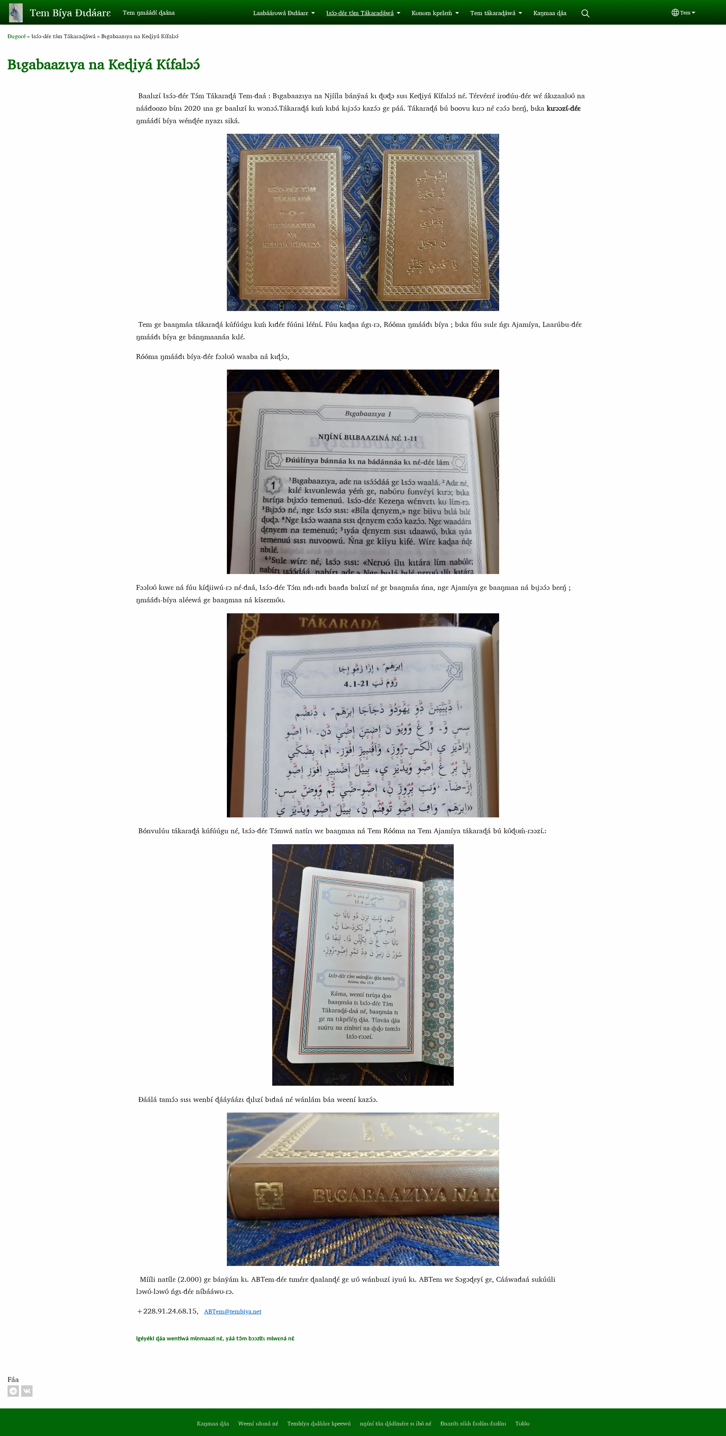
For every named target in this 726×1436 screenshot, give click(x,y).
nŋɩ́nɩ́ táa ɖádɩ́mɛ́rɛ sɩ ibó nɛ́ (395, 1423)
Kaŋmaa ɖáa (550, 13)
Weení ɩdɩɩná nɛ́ (258, 1423)
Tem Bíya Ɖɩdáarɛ (70, 12)
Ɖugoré (17, 36)
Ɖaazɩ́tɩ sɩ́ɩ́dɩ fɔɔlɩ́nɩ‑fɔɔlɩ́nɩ (473, 1423)
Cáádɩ (585, 13)
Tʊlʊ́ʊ (522, 1423)
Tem (685, 12)
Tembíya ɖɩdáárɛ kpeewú (319, 1423)
